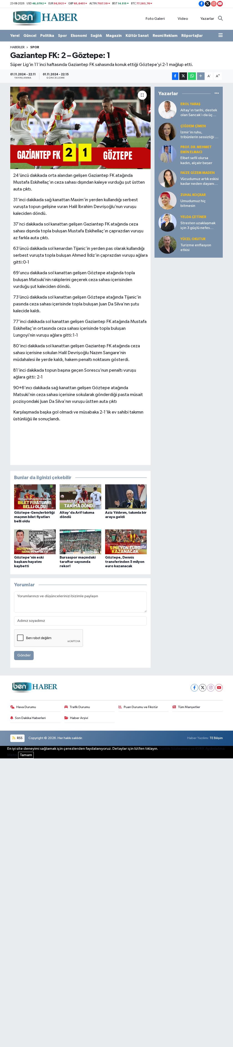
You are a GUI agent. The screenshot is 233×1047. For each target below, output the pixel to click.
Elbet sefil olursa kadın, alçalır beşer (196, 160)
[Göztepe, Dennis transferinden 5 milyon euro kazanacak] (126, 542)
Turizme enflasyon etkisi (195, 247)
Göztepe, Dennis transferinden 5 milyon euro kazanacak (124, 562)
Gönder (24, 655)
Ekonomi (79, 36)
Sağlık (96, 36)
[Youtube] (219, 687)
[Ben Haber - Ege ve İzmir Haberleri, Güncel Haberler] (44, 18)
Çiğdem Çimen (193, 126)
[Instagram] (211, 687)
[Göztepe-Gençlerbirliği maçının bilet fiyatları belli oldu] (35, 497)
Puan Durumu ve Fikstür (141, 707)
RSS (19, 738)
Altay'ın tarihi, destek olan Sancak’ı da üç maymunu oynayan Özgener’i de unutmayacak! (198, 113)
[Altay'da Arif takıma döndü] (80, 497)
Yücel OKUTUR (192, 239)
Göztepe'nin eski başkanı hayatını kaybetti (29, 562)
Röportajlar (192, 36)
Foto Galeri (155, 19)
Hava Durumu (26, 707)
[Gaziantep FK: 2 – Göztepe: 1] (80, 128)
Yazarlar (207, 19)
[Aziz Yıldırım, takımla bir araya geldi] (126, 497)
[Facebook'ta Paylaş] (175, 76)
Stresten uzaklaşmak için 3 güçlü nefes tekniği (197, 226)
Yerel (15, 36)
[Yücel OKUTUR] (167, 245)
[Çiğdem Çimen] (167, 132)
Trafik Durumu (80, 707)
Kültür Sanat (137, 36)
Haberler (17, 47)
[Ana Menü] (220, 36)
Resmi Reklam (165, 36)
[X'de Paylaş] (183, 76)
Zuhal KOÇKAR (193, 195)
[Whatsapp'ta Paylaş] (192, 76)
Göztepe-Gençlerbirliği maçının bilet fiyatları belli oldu (34, 517)
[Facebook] (194, 687)
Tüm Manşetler (189, 707)
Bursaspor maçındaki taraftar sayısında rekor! (78, 562)
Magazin (114, 36)
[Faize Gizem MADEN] (167, 178)
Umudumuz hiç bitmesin (193, 203)
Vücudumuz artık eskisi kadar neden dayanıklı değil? (199, 181)
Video (183, 19)
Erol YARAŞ (190, 104)
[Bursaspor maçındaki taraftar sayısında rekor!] (80, 542)
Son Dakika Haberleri (30, 718)
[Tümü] (217, 94)
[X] (202, 687)
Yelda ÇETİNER (193, 217)
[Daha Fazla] (201, 76)
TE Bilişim (216, 738)
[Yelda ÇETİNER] (167, 222)
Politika (47, 36)
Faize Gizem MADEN (197, 173)
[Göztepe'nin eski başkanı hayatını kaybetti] (35, 542)
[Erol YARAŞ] (167, 110)
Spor (62, 36)
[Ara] (220, 19)
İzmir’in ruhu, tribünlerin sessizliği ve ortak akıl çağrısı (199, 135)
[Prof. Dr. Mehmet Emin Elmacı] (167, 154)
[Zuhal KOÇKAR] (167, 200)
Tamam (26, 755)
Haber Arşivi (79, 718)
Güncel (29, 36)
